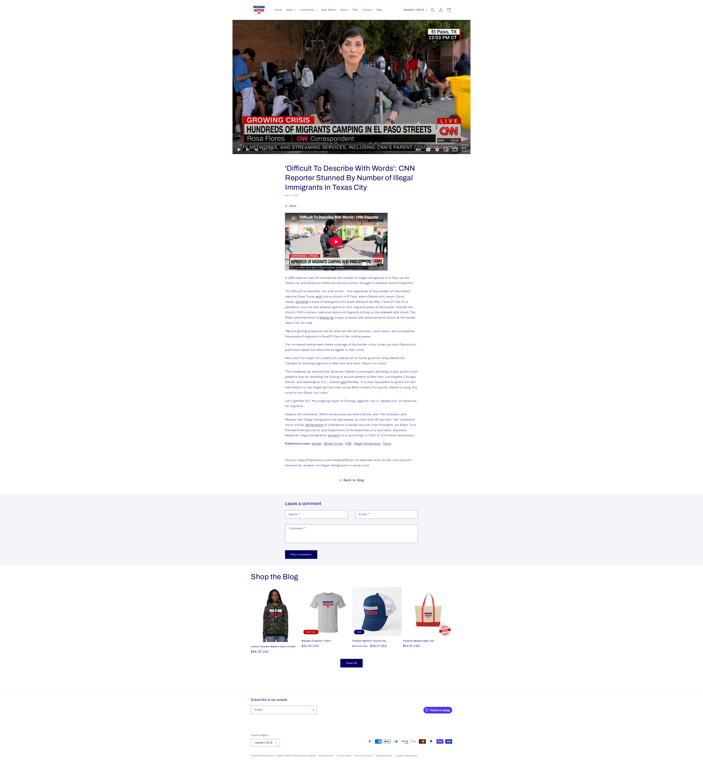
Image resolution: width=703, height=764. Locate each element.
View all (351, 663)
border (317, 443)
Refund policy (326, 755)
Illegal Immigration (367, 443)
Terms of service (364, 755)
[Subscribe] (312, 710)
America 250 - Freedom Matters (277, 755)
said (343, 382)
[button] (291, 10)
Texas (387, 443)
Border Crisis (333, 443)
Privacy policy (344, 755)
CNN (348, 443)
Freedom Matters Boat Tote (418, 641)
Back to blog (354, 480)
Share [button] (293, 206)
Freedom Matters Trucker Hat (369, 641)
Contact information (406, 755)
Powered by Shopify (305, 755)
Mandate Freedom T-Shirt (316, 641)
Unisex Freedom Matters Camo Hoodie (273, 646)
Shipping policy (384, 755)
